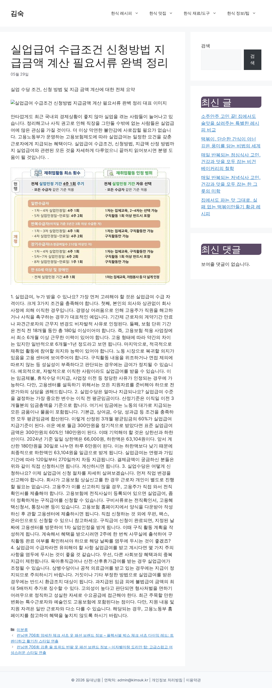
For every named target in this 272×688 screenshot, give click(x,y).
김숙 (17, 13)
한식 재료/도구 (197, 13)
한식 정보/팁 (238, 13)
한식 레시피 (121, 13)
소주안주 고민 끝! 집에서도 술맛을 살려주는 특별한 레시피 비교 (230, 123)
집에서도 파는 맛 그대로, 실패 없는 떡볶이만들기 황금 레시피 (231, 206)
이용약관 (193, 680)
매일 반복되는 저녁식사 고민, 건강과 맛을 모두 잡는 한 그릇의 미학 (231, 184)
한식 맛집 (157, 13)
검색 (205, 45)
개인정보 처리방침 (167, 680)
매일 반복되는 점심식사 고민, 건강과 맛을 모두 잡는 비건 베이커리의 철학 (231, 161)
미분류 (22, 629)
